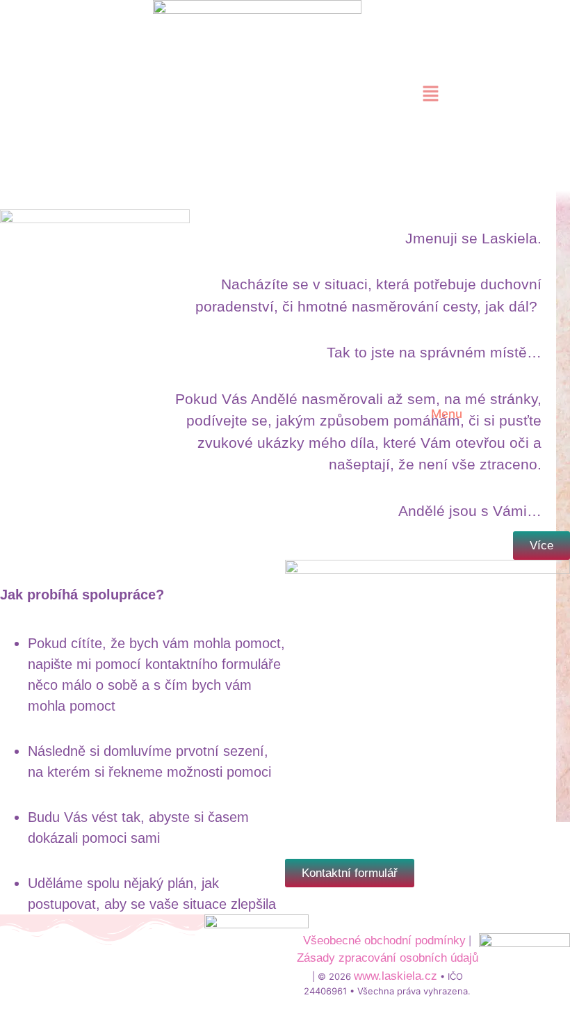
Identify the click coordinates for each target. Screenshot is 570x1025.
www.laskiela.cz (395, 976)
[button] (431, 94)
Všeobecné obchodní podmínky (384, 940)
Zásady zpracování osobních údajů (387, 958)
